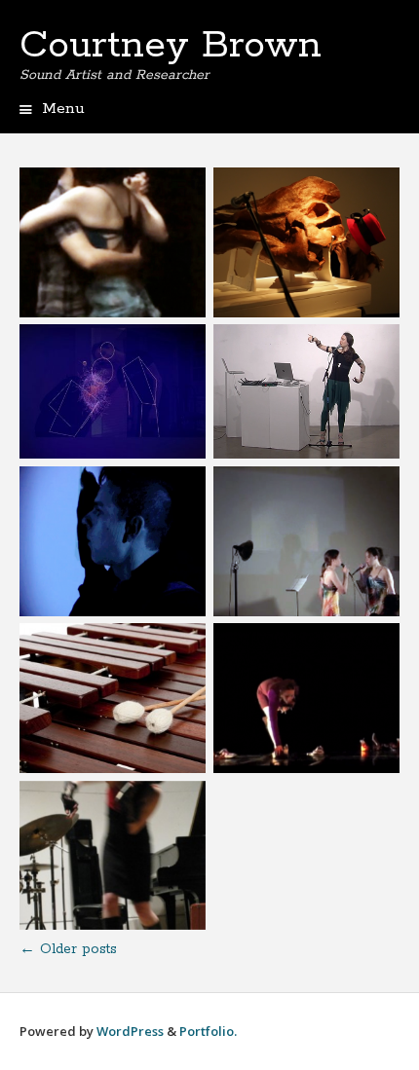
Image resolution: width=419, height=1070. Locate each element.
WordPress (130, 1031)
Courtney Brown (170, 45)
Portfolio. (208, 1031)
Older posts (68, 949)
